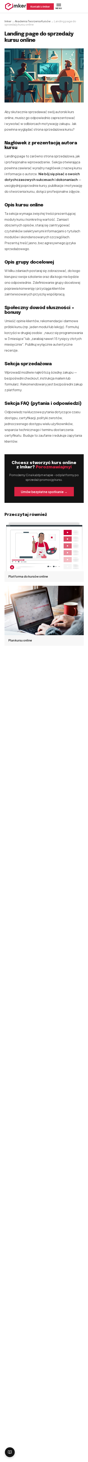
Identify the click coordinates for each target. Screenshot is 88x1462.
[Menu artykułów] (10, 1452)
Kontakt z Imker (40, 6)
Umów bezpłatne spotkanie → (44, 492)
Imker (8, 21)
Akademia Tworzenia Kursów (33, 21)
